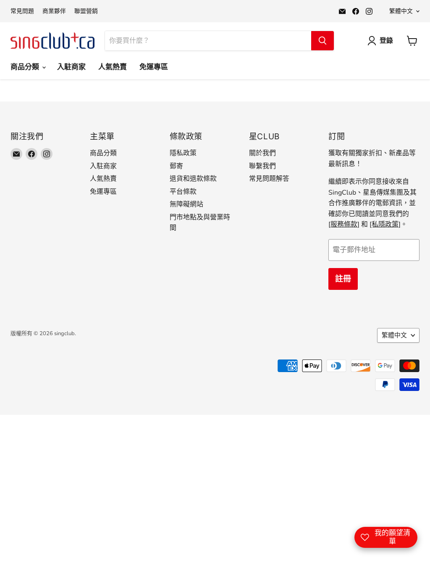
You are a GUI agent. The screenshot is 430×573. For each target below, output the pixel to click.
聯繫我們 (262, 166)
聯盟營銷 (86, 11)
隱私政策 (183, 153)
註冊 (343, 278)
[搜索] (322, 40)
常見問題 (22, 11)
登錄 (386, 40)
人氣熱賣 (112, 67)
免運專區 (153, 67)
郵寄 (176, 166)
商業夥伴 (54, 11)
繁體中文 (401, 11)
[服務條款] (343, 224)
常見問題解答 (269, 178)
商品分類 (25, 67)
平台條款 (183, 191)
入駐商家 (71, 67)
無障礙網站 (186, 204)
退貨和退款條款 (193, 178)
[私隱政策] (385, 224)
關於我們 (262, 153)
